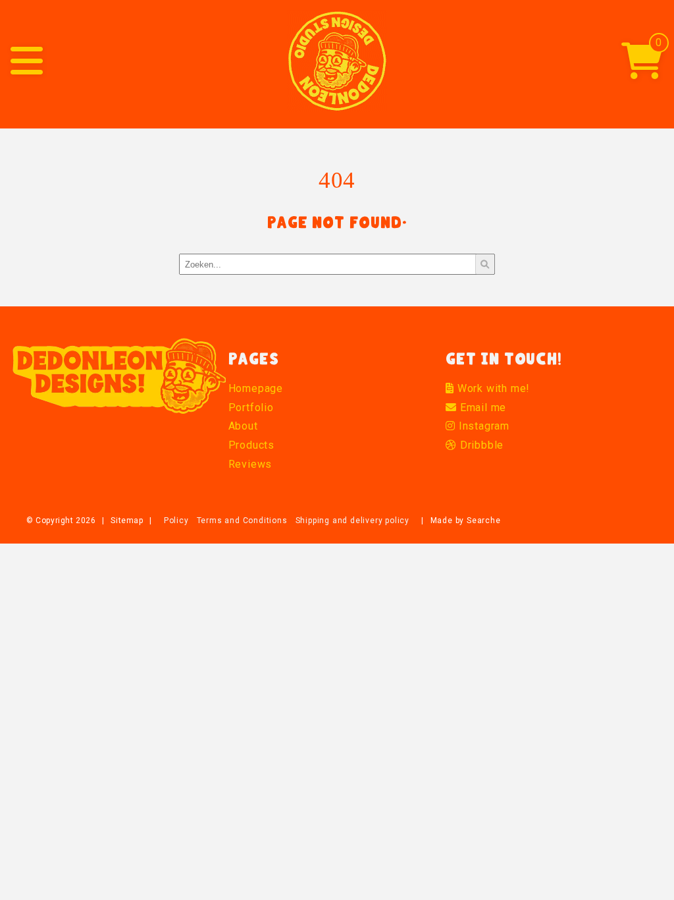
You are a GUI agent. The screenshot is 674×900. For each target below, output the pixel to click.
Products (251, 445)
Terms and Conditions (242, 520)
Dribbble (480, 445)
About (243, 426)
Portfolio (251, 407)
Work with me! (492, 388)
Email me (481, 407)
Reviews (250, 464)
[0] (642, 71)
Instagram (482, 426)
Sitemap (127, 520)
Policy (176, 520)
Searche (484, 520)
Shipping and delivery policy (352, 520)
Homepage (255, 388)
